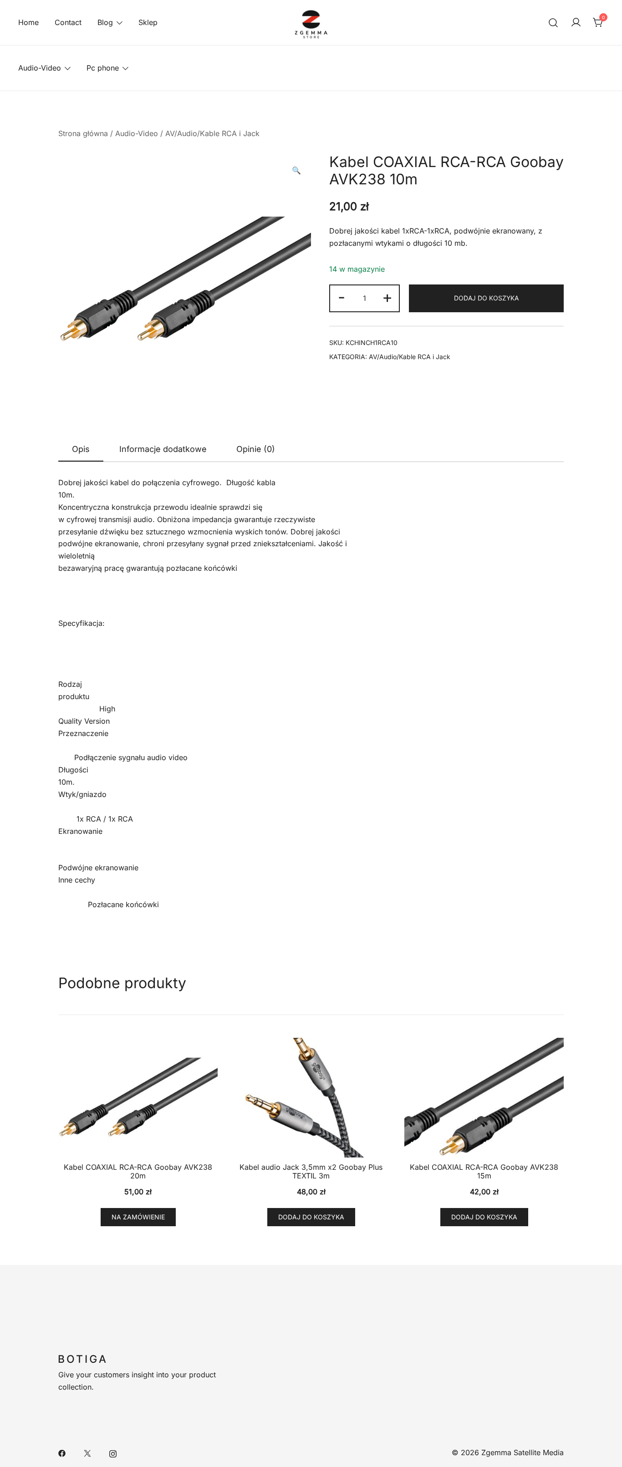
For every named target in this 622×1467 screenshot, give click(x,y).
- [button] (341, 296)
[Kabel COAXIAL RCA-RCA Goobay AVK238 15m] (484, 1097)
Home (28, 22)
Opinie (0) (255, 449)
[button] (296, 170)
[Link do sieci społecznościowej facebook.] (62, 1452)
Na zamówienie (138, 1217)
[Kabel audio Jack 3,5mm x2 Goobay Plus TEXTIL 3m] (311, 1097)
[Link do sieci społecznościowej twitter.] (87, 1452)
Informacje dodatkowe (163, 449)
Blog (105, 22)
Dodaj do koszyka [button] (311, 1217)
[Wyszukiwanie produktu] (553, 22)
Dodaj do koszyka (486, 298)
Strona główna (83, 133)
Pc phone (103, 67)
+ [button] (387, 296)
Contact (68, 22)
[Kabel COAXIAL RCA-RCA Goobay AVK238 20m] (138, 1097)
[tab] (80, 450)
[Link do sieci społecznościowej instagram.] (113, 1452)
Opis (81, 449)
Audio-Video (39, 67)
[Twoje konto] (576, 23)
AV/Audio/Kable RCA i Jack (212, 133)
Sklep (148, 22)
